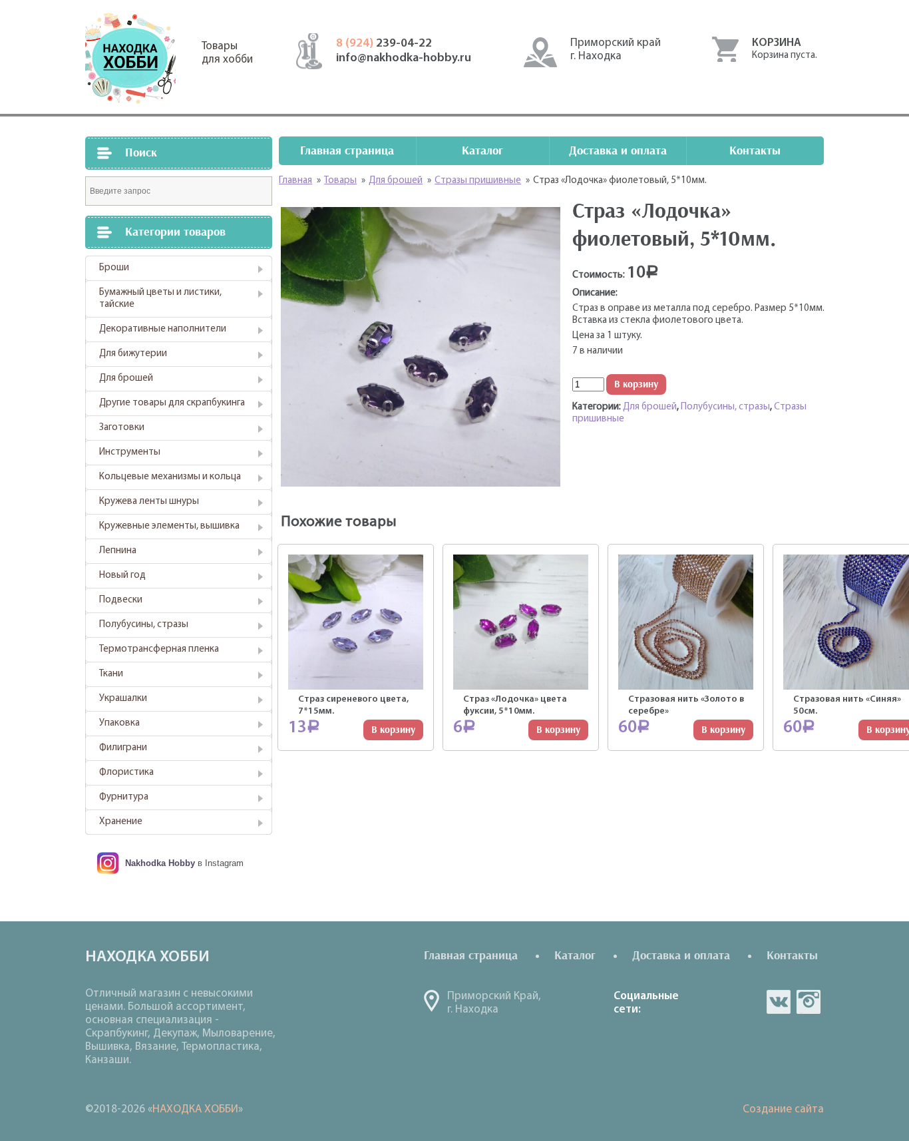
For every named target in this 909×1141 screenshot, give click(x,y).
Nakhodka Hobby (160, 863)
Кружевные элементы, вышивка (169, 526)
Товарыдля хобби (227, 53)
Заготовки (121, 428)
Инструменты (129, 452)
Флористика (126, 773)
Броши (114, 268)
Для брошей (126, 378)
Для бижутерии (133, 354)
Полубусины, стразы (143, 625)
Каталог (482, 150)
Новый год (122, 575)
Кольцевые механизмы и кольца (170, 477)
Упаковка (119, 723)
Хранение (120, 822)
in (808, 1002)
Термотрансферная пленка (159, 649)
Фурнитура (123, 797)
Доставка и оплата (618, 150)
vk (779, 1002)
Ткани (111, 674)
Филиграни (123, 748)
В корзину (636, 384)
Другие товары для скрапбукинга (172, 403)
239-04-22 (384, 44)
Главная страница (347, 150)
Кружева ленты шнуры (149, 502)
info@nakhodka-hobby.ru (403, 59)
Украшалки (123, 699)
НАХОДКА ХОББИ (195, 1109)
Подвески (120, 600)
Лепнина (117, 551)
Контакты (755, 150)
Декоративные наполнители (162, 329)
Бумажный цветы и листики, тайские (160, 299)
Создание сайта (783, 1109)
